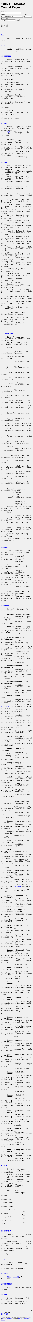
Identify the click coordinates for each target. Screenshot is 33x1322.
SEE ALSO (4, 1273)
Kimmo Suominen (7, 1318)
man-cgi (20, 1318)
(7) (9, 132)
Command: (4, 11)
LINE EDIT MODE (7, 333)
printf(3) (5, 706)
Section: (4, 14)
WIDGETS (4, 1165)
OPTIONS (4, 123)
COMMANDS (4, 547)
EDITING (4, 162)
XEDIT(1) (4, 1314)
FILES (3, 1259)
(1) (17, 886)
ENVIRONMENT (6, 1231)
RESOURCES (5, 605)
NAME (2, 35)
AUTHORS (4, 1294)
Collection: (4, 18)
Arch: (26, 14)
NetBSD (29, 1317)
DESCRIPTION (6, 56)
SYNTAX (3, 45)
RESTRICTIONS (6, 1284)
